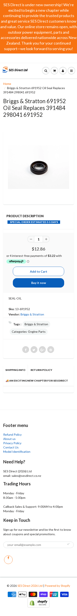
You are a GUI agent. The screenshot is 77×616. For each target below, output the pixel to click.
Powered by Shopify (57, 585)
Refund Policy (12, 434)
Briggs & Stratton (32, 314)
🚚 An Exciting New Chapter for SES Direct (37, 380)
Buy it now (38, 283)
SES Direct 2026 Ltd (30, 585)
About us (9, 439)
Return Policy (41, 370)
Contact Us (11, 447)
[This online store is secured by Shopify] (38, 602)
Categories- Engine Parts (29, 331)
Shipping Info (15, 370)
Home (7, 83)
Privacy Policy (12, 443)
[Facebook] (8, 559)
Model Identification (16, 451)
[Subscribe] (68, 544)
